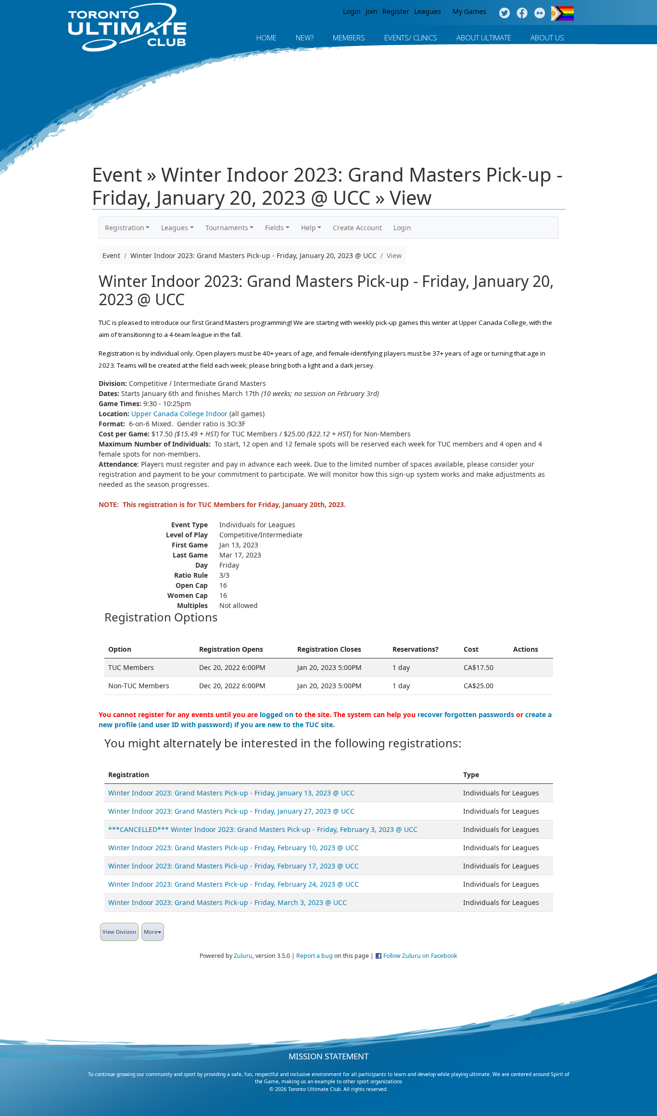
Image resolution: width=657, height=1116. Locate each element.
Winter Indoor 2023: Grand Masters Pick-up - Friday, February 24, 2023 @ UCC (233, 884)
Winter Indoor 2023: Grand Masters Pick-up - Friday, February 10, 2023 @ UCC (233, 847)
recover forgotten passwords (465, 714)
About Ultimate (483, 37)
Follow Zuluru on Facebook (420, 956)
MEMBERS (349, 37)
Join (372, 11)
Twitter (504, 13)
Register (395, 11)
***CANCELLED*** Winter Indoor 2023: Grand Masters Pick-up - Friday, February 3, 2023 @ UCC (262, 829)
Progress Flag (562, 13)
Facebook (522, 13)
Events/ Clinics (410, 37)
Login (352, 11)
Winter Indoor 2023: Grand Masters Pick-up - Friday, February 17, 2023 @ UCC (233, 865)
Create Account (357, 227)
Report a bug (314, 956)
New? (305, 37)
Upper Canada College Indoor (179, 413)
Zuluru (243, 956)
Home (266, 37)
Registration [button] (124, 227)
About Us (547, 37)
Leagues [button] (174, 227)
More (150, 931)
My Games (469, 11)
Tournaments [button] (226, 227)
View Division (119, 931)
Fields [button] (274, 227)
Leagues (427, 11)
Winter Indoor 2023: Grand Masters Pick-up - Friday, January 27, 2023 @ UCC (231, 811)
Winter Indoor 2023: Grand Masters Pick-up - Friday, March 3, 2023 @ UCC (227, 902)
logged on (276, 714)
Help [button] (308, 227)
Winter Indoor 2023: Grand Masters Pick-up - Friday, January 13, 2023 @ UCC (231, 792)
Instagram (539, 13)
